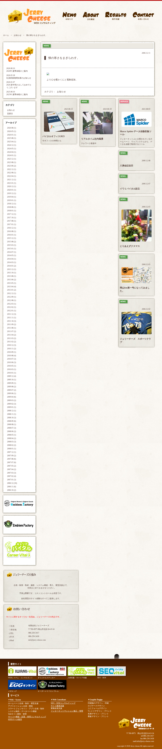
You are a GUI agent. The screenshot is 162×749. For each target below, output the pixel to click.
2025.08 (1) (11, 138)
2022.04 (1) (11, 176)
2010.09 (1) (11, 352)
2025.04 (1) (11, 142)
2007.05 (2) (11, 466)
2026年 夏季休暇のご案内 (17, 71)
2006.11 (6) (11, 487)
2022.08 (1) (11, 173)
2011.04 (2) (11, 335)
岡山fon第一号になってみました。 (135, 289)
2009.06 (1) (11, 393)
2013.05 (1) (11, 283)
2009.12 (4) (11, 376)
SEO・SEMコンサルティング (63, 703)
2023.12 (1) (11, 159)
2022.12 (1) (11, 169)
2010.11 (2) (11, 349)
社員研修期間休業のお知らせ (18, 78)
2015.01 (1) (11, 249)
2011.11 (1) (11, 318)
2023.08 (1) (11, 162)
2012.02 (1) (11, 307)
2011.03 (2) (11, 338)
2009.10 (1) (11, 380)
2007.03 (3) (11, 473)
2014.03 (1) (11, 262)
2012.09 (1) (11, 297)
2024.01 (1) (11, 155)
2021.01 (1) (11, 183)
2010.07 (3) (11, 359)
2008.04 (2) (11, 438)
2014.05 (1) (11, 255)
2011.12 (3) (11, 314)
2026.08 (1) (11, 128)
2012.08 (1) (11, 300)
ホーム (6, 35)
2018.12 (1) (11, 204)
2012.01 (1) (11, 311)
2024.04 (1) (11, 152)
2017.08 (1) (11, 221)
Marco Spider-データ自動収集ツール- (135, 133)
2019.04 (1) (11, 197)
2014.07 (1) (11, 252)
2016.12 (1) (11, 228)
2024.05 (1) (11, 148)
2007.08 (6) (11, 459)
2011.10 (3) (11, 321)
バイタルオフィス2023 (53, 136)
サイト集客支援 (57, 706)
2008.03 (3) (11, 442)
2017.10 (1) (11, 217)
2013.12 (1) (11, 269)
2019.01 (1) (11, 200)
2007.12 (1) (11, 452)
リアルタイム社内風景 (92, 139)
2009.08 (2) (11, 386)
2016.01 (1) (11, 235)
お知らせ (17, 35)
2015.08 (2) (11, 242)
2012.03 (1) (11, 304)
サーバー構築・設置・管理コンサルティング (27, 717)
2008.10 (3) (11, 418)
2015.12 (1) (11, 238)
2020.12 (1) (11, 186)
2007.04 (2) (11, 469)
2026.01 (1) (11, 135)
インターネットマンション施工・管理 (67, 711)
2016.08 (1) (11, 231)
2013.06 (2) (11, 280)
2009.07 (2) (11, 390)
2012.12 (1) (11, 293)
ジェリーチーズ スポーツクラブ (135, 340)
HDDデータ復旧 (15, 719)
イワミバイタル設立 (130, 189)
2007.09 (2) (11, 455)
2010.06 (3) (11, 362)
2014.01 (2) (11, 266)
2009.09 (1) (11, 383)
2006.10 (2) (11, 490)
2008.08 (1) (11, 424)
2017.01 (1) (11, 224)
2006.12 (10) (12, 483)
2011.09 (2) (11, 324)
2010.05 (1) (11, 366)
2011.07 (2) (11, 331)
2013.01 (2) (11, 290)
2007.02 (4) (11, 476)
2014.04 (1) (11, 259)
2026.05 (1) (11, 131)
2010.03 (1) (11, 369)
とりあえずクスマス (130, 246)
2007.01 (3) (11, 480)
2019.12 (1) (11, 193)
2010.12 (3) (11, 345)
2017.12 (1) (11, 214)
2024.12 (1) (11, 145)
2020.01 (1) (11, 190)
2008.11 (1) (11, 414)
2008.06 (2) (11, 431)
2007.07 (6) (11, 462)
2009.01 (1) (11, 407)
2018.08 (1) (11, 207)
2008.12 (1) (11, 411)
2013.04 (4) (11, 286)
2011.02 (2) (11, 342)
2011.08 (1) (11, 328)
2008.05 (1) (11, 435)
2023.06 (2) (11, 166)
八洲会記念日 (126, 165)
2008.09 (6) (11, 421)
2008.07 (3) (11, 428)
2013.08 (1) (11, 276)
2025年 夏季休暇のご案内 (17, 94)
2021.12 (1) (11, 180)
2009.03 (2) (11, 400)
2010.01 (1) (11, 373)
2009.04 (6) (11, 397)
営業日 (10, 114)
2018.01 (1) (11, 211)
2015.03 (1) (11, 245)
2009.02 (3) (11, 404)
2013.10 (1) (11, 273)
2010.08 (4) (11, 355)
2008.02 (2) (11, 445)
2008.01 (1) (11, 449)
